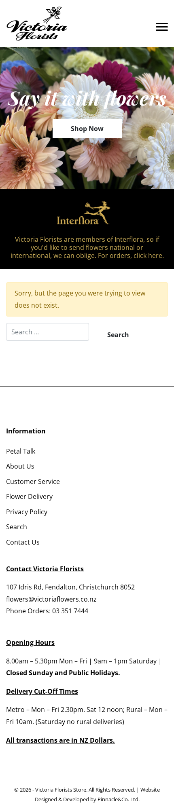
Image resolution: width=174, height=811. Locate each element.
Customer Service (33, 481)
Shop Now (87, 128)
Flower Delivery (29, 496)
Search (16, 526)
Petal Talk (20, 451)
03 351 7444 (70, 610)
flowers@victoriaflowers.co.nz (51, 599)
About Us (20, 466)
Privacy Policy (26, 511)
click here (148, 255)
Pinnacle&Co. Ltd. (119, 799)
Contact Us (23, 542)
